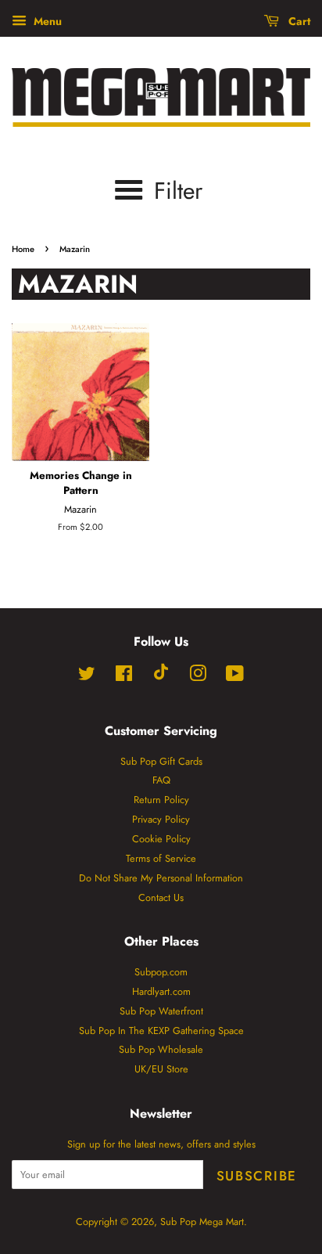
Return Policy (161, 799)
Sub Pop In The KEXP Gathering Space (161, 1030)
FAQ (161, 780)
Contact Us (161, 897)
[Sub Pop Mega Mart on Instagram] (197, 676)
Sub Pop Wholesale (161, 1049)
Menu (46, 21)
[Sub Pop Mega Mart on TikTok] (161, 676)
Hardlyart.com (161, 991)
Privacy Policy (161, 819)
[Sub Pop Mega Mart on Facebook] (124, 676)
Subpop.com (161, 971)
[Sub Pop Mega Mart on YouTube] (235, 676)
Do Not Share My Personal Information (161, 877)
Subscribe (256, 1175)
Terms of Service (161, 858)
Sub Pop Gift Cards (161, 761)
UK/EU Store (161, 1068)
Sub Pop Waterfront (161, 1011)
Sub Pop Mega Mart (202, 1221)
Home (23, 249)
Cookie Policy (161, 838)
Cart (297, 21)
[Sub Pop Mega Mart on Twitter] (86, 676)
